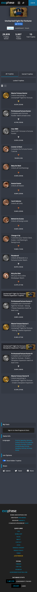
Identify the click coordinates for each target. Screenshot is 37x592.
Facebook (18, 569)
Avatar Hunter (16, 183)
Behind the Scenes (17, 219)
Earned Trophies (27, 74)
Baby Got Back (16, 166)
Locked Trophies (18, 80)
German (29, 440)
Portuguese (29, 442)
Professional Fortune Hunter (21, 111)
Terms (18, 553)
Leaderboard (19, 28)
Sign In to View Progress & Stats (18, 430)
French (17, 440)
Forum (27, 28)
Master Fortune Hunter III (20, 376)
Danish (23, 448)
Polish (17, 450)
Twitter (18, 566)
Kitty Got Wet (16, 273)
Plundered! (15, 256)
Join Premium (18, 556)
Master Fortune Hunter (19, 93)
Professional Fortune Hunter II (21, 301)
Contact (18, 542)
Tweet (20, 471)
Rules (18, 537)
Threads (18, 564)
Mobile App (18, 534)
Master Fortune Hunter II (19, 324)
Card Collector (16, 201)
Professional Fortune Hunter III (21, 354)
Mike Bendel (22, 517)
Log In (33, 3)
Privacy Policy (18, 550)
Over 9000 (14, 129)
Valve (26, 523)
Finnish (26, 446)
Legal (18, 545)
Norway (29, 448)
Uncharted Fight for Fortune (18, 21)
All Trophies (10, 74)
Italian (17, 442)
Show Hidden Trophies (13, 461)
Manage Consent (18, 548)
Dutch (22, 442)
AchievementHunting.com (18, 572)
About (18, 539)
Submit (8, 471)
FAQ (18, 531)
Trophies (10, 28)
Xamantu (22, 520)
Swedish (18, 448)
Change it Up (15, 235)
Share (32, 471)
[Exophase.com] (8, 2)
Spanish (23, 440)
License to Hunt (16, 147)
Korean (23, 444)
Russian (17, 444)
